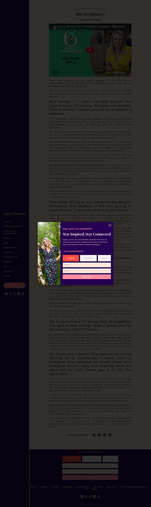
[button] (110, 225)
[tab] (71, 258)
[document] (75, 253)
